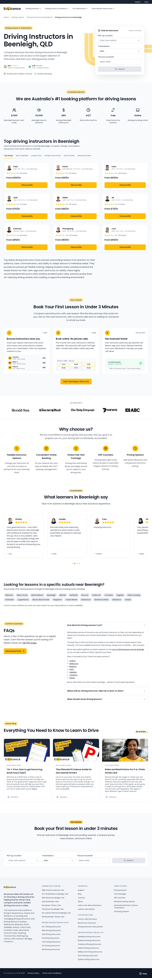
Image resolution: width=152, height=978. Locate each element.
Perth (71, 669)
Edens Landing (134, 595)
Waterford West (101, 599)
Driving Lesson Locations (55, 8)
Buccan (85, 595)
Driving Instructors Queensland (39, 17)
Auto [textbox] (102, 51)
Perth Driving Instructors (88, 955)
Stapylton (57, 599)
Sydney (72, 661)
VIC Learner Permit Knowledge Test (56, 913)
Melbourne (73, 663)
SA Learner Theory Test (51, 905)
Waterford (85, 599)
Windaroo (116, 599)
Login (146, 2)
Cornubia (109, 595)
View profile (27, 185)
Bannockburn (37, 595)
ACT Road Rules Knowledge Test (55, 894)
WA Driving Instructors (51, 949)
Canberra (73, 675)
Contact (81, 898)
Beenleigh (51, 595)
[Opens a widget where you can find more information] (143, 974)
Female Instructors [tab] (53, 155)
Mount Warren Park (41, 599)
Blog (79, 894)
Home (6, 17)
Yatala (128, 599)
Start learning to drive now (76, 381)
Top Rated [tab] (8, 155)
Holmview (9, 599)
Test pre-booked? (106, 57)
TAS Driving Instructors (51, 942)
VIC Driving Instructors (51, 945)
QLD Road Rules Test (50, 901)
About (80, 901)
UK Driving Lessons (121, 911)
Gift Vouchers (119, 898)
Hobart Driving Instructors (88, 948)
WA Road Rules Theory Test (53, 917)
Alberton (9, 595)
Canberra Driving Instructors (89, 944)
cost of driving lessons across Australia (128, 649)
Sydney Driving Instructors (88, 959)
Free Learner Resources (102, 8)
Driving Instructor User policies (90, 926)
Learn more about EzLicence (89, 905)
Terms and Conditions (51, 973)
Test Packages (120, 894)
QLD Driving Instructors (51, 934)
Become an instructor (87, 923)
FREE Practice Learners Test (53, 890)
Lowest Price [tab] (36, 155)
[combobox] (119, 40)
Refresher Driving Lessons (124, 901)
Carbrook (96, 595)
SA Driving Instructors (50, 938)
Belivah (63, 595)
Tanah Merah (71, 599)
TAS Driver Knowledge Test (53, 909)
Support (137, 2)
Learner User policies (86, 909)
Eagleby (120, 595)
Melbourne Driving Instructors (90, 952)
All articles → (142, 731)
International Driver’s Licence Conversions (126, 906)
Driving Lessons (32, 8)
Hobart (72, 678)
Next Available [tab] (22, 155)
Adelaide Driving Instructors (89, 936)
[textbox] (119, 40)
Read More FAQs (13, 651)
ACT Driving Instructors (51, 926)
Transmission (104, 46)
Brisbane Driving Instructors (89, 940)
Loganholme (23, 599)
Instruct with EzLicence (87, 919)
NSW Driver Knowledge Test (53, 898)
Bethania (74, 595)
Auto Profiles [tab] (69, 155)
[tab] (72, 563)
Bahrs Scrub (22, 595)
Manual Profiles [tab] (84, 155)
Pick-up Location (106, 35)
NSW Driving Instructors (51, 930)
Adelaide (73, 672)
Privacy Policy (33, 973)
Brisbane (72, 666)
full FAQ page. (29, 642)
